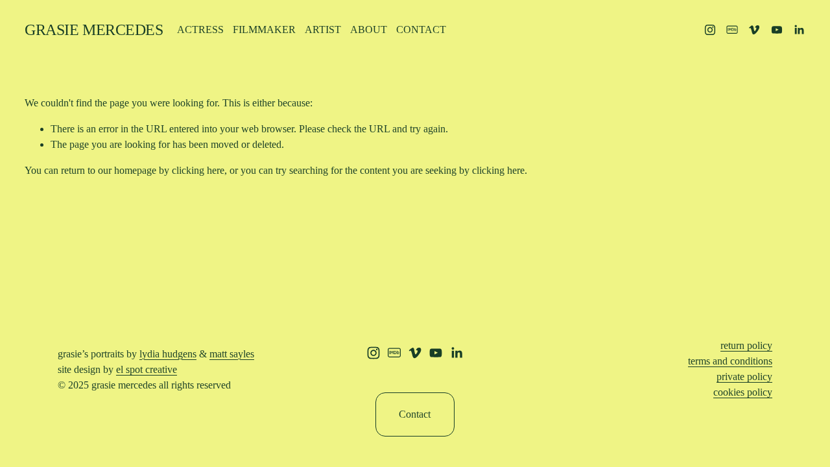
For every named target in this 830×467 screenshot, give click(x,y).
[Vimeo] (754, 29)
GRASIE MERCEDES (94, 29)
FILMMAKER (264, 29)
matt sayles (231, 353)
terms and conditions (730, 360)
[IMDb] (732, 29)
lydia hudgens (167, 353)
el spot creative (146, 369)
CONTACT (421, 29)
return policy (746, 345)
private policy (744, 376)
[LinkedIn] (798, 29)
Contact (415, 414)
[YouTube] (776, 29)
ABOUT (368, 29)
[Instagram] (710, 29)
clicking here (198, 170)
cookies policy (742, 392)
